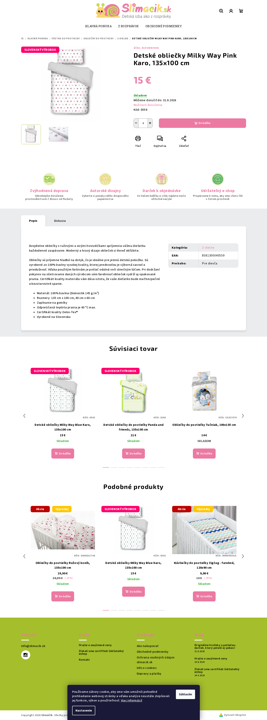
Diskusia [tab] (60, 221)
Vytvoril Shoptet (235, 715)
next (243, 416)
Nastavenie (83, 710)
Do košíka (204, 123)
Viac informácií (131, 700)
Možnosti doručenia (148, 105)
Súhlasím (185, 694)
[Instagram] (25, 654)
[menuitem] (98, 26)
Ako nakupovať (148, 646)
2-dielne (208, 247)
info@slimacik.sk (33, 646)
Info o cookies (147, 668)
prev (24, 416)
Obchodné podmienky (153, 652)
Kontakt (84, 659)
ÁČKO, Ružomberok (146, 48)
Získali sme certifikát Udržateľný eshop (101, 652)
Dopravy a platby (149, 673)
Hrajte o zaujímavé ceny (95, 645)
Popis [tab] (33, 221)
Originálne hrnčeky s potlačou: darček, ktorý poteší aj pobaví (215, 646)
